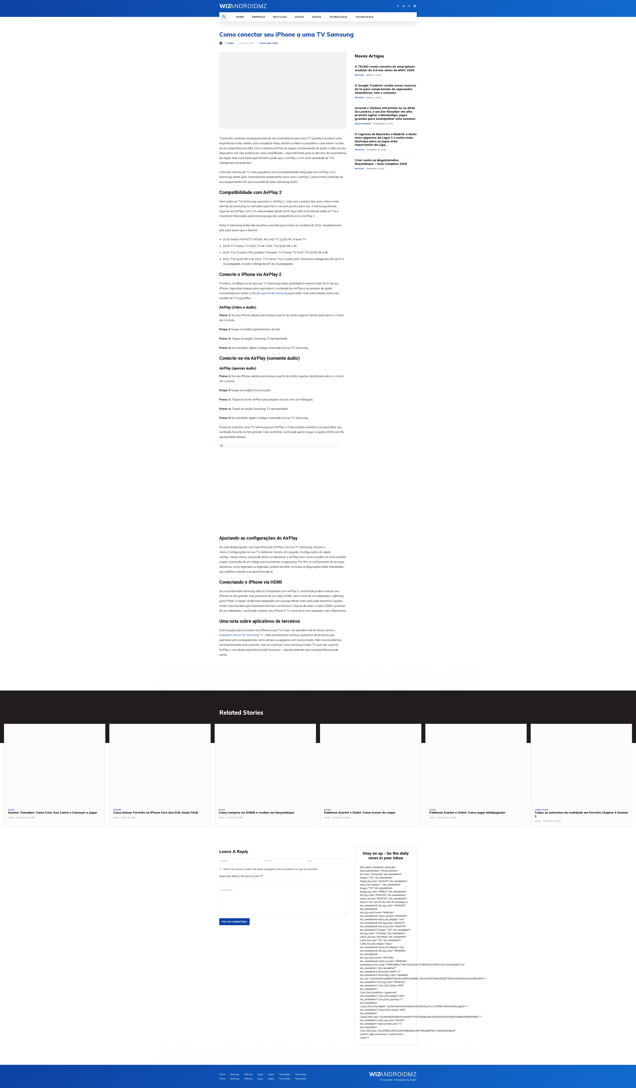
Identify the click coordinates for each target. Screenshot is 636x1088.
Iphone (117, 810)
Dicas (262, 43)
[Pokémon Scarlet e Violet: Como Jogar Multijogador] (476, 764)
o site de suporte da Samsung (268, 293)
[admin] (221, 43)
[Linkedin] (403, 6)
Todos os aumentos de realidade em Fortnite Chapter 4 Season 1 (581, 814)
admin (230, 43)
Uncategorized (363, 124)
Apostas (359, 150)
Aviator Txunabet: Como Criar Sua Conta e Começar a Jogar (52, 812)
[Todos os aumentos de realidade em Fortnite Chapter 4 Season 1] (581, 764)
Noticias (359, 75)
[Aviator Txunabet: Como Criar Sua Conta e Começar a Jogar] (54, 764)
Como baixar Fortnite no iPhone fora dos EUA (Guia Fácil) (155, 812)
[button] (224, 17)
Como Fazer (271, 43)
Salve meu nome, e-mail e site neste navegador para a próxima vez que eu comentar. (270, 869)
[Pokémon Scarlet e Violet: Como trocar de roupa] (370, 764)
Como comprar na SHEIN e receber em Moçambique (256, 812)
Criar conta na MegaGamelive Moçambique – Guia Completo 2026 (381, 162)
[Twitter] (409, 6)
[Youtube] (415, 6)
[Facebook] (398, 6)
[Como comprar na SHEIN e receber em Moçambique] (265, 764)
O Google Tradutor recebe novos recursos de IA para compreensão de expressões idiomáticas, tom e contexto (385, 88)
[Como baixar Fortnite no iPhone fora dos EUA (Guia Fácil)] (160, 764)
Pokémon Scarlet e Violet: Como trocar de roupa (359, 812)
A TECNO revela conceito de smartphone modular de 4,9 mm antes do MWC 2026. (385, 68)
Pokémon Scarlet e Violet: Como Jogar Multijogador (467, 812)
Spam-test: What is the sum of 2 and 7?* (241, 876)
